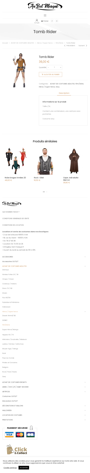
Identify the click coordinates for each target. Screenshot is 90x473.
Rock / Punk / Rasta (9, 372)
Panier (46, 21)
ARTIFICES (6, 391)
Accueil (5, 43)
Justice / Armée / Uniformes (13, 344)
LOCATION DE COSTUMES (12, 415)
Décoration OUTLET (10, 401)
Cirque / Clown (8, 279)
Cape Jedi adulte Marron (70, 178)
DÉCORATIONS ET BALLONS (12, 406)
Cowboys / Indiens (9, 284)
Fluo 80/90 (6, 297)
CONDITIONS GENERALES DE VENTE (15, 218)
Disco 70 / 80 (7, 288)
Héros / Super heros (45, 43)
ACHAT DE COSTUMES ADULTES (22, 43)
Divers (4, 293)
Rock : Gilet (39, 177)
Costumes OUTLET (9, 396)
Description (64, 93)
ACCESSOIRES (7, 257)
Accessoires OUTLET (10, 261)
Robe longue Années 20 (15, 177)
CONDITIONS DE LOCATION (13, 225)
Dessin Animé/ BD (9, 315)
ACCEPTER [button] (24, 468)
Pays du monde (8, 358)
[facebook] (52, 21)
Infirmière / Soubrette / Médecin (14, 339)
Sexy (58, 87)
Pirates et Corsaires (9, 362)
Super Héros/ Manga (10, 329)
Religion (5, 367)
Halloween (6, 307)
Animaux (5, 270)
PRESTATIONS (7, 420)
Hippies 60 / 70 (8, 335)
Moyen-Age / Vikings (10, 349)
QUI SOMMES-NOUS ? (10, 212)
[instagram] (56, 21)
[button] (44, 192)
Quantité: (43, 67)
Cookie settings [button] (10, 468)
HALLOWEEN (6, 410)
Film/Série (59, 43)
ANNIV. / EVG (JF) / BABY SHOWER (15, 387)
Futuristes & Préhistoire (10, 302)
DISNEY (4, 320)
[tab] (64, 93)
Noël (4, 353)
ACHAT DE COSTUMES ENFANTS (14, 382)
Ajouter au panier (51, 74)
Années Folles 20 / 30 (10, 274)
